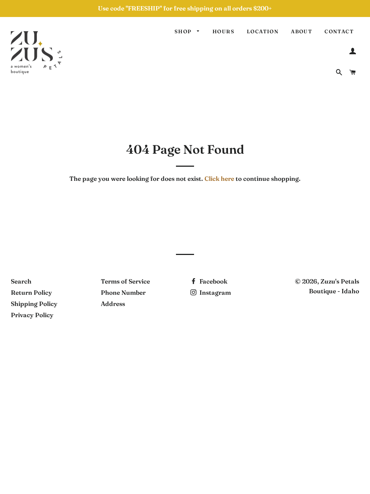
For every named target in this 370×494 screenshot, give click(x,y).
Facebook (212, 281)
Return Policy (31, 292)
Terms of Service (125, 281)
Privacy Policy (32, 315)
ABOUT (301, 31)
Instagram (214, 292)
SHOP (184, 31)
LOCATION (263, 31)
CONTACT (339, 31)
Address (113, 303)
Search (21, 281)
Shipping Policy (34, 303)
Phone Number (123, 292)
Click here (219, 178)
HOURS (223, 31)
